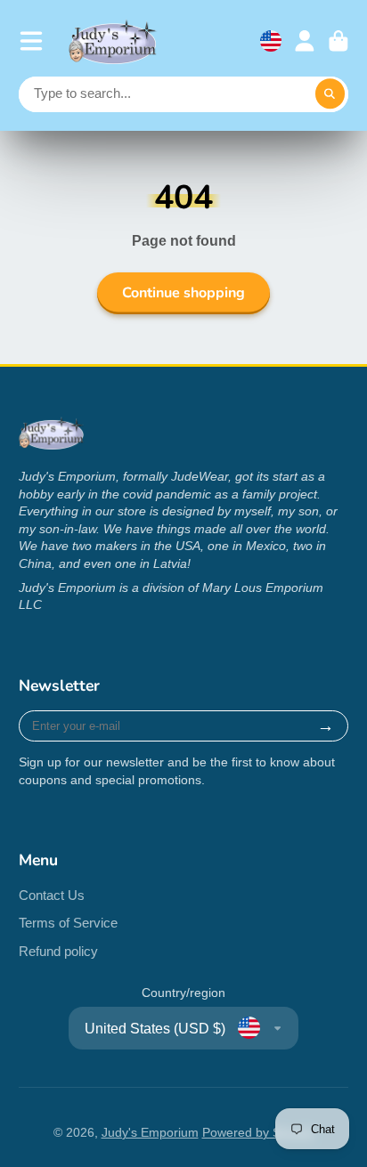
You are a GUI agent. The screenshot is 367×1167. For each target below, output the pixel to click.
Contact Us (52, 895)
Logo (113, 41)
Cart (338, 41)
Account (304, 41)
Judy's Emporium (150, 1132)
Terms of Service (68, 922)
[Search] (330, 94)
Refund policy (58, 951)
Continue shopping (183, 293)
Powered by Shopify (258, 1132)
